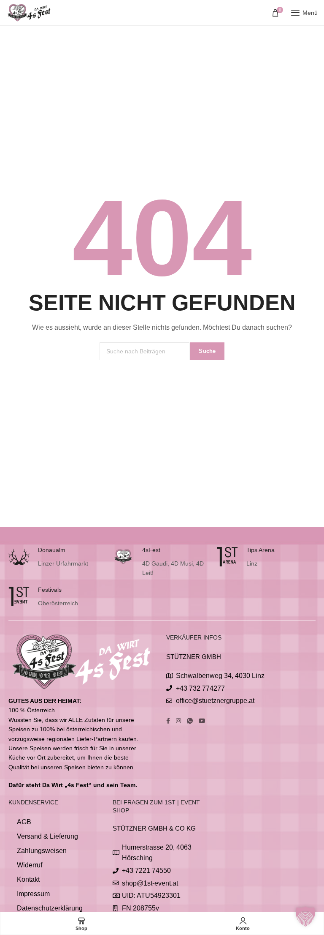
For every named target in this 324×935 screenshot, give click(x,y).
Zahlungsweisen (42, 850)
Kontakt (28, 879)
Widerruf (29, 865)
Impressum (33, 893)
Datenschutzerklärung (50, 908)
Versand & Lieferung (47, 836)
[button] (305, 916)
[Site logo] (29, 12)
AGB (24, 822)
